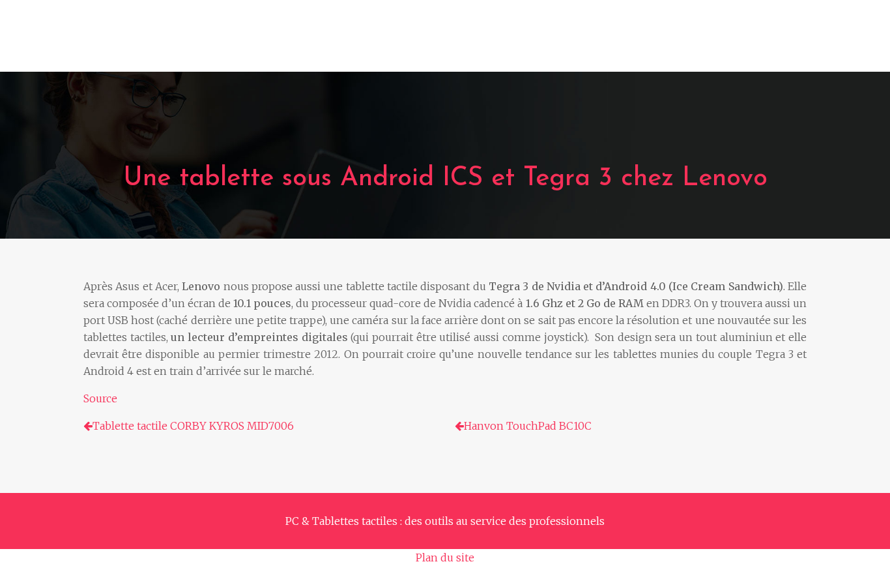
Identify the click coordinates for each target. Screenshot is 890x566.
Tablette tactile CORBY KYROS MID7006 (193, 425)
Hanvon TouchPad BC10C (528, 425)
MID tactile (682, 42)
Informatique (239, 42)
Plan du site (445, 557)
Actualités (761, 42)
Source (100, 398)
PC (174, 42)
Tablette (426, 42)
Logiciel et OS (507, 42)
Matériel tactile (339, 42)
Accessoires (599, 42)
